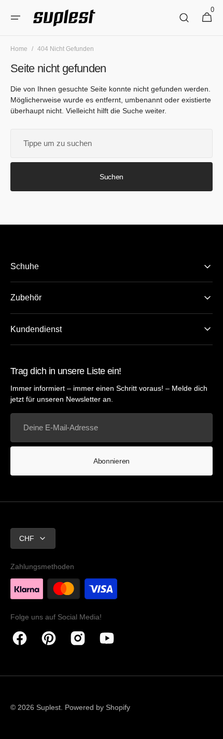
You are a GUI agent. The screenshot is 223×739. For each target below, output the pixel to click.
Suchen (111, 177)
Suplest (48, 707)
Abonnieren (111, 461)
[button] (15, 17)
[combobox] (111, 143)
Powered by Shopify (97, 707)
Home (18, 48)
